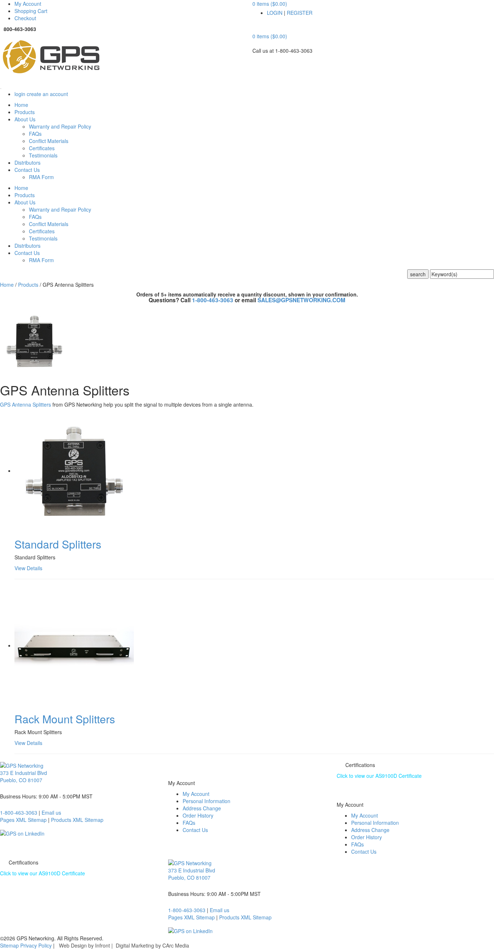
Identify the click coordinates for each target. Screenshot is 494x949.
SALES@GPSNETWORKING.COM (301, 300)
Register (299, 12)
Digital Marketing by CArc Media (152, 945)
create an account (47, 94)
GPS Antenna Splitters (25, 404)
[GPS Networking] (121, 57)
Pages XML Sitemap (23, 819)
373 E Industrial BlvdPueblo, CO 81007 (23, 776)
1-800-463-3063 (213, 300)
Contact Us (195, 829)
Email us (51, 812)
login (19, 94)
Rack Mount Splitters (64, 719)
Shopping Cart (30, 10)
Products (28, 284)
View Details (28, 568)
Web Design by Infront (84, 945)
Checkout (25, 18)
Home (7, 284)
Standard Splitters (57, 544)
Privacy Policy (36, 945)
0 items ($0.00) (269, 3)
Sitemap (9, 945)
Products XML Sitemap (77, 819)
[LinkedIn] (22, 832)
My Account (27, 3)
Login (274, 12)
